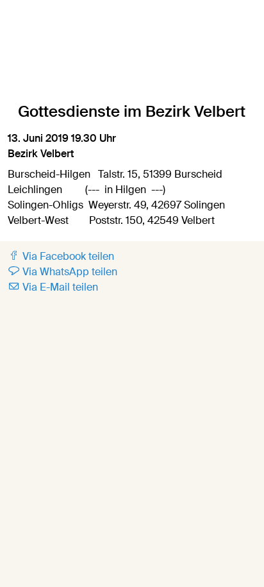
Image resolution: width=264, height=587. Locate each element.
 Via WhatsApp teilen (62, 271)
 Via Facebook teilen (61, 256)
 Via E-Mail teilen (53, 287)
